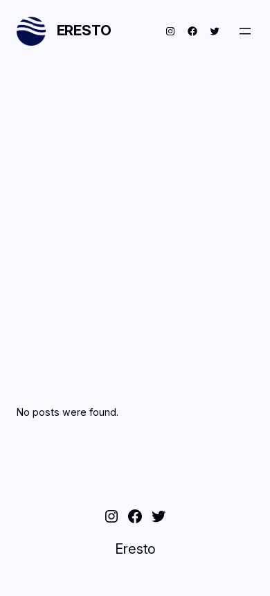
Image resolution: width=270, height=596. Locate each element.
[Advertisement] (135, 214)
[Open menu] (245, 31)
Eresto (84, 30)
